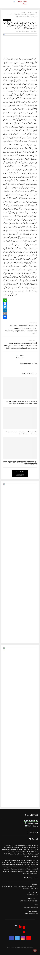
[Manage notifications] (35, 950)
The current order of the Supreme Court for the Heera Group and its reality (21, 433)
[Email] (20, 313)
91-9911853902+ (33, 901)
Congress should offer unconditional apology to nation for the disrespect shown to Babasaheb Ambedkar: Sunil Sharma (20, 345)
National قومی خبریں (7, 20)
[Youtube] (28, 938)
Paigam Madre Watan (23, 31)
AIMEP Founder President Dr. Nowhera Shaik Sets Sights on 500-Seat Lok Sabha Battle (21, 403)
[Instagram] (23, 938)
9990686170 (23, 901)
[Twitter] (20, 307)
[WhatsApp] (20, 300)
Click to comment (20, 473)
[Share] (20, 317)
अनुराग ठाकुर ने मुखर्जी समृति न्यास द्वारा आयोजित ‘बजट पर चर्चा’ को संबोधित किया (20, 463)
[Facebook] (20, 303)
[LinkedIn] (20, 310)
